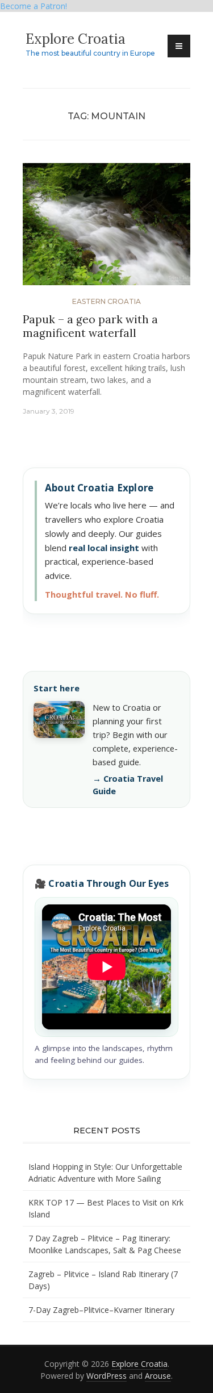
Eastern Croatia (106, 301)
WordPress (106, 1375)
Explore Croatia (76, 39)
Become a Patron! (33, 6)
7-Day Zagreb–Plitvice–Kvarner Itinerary (101, 1309)
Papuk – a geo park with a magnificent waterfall (90, 326)
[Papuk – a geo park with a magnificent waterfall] (106, 228)
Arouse (158, 1375)
